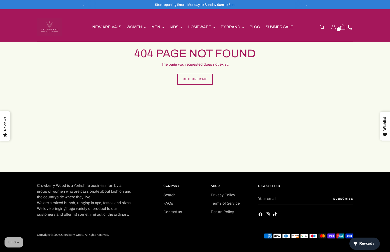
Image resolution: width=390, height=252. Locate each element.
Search (169, 195)
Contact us (172, 212)
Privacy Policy (223, 195)
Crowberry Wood (72, 234)
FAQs (168, 203)
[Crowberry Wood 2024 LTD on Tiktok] (275, 215)
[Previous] (83, 4)
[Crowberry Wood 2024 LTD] (49, 27)
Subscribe (343, 198)
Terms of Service (225, 203)
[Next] (307, 4)
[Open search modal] (322, 27)
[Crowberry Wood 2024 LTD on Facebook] (261, 215)
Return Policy (222, 212)
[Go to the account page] (331, 27)
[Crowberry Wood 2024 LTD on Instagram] (268, 215)
